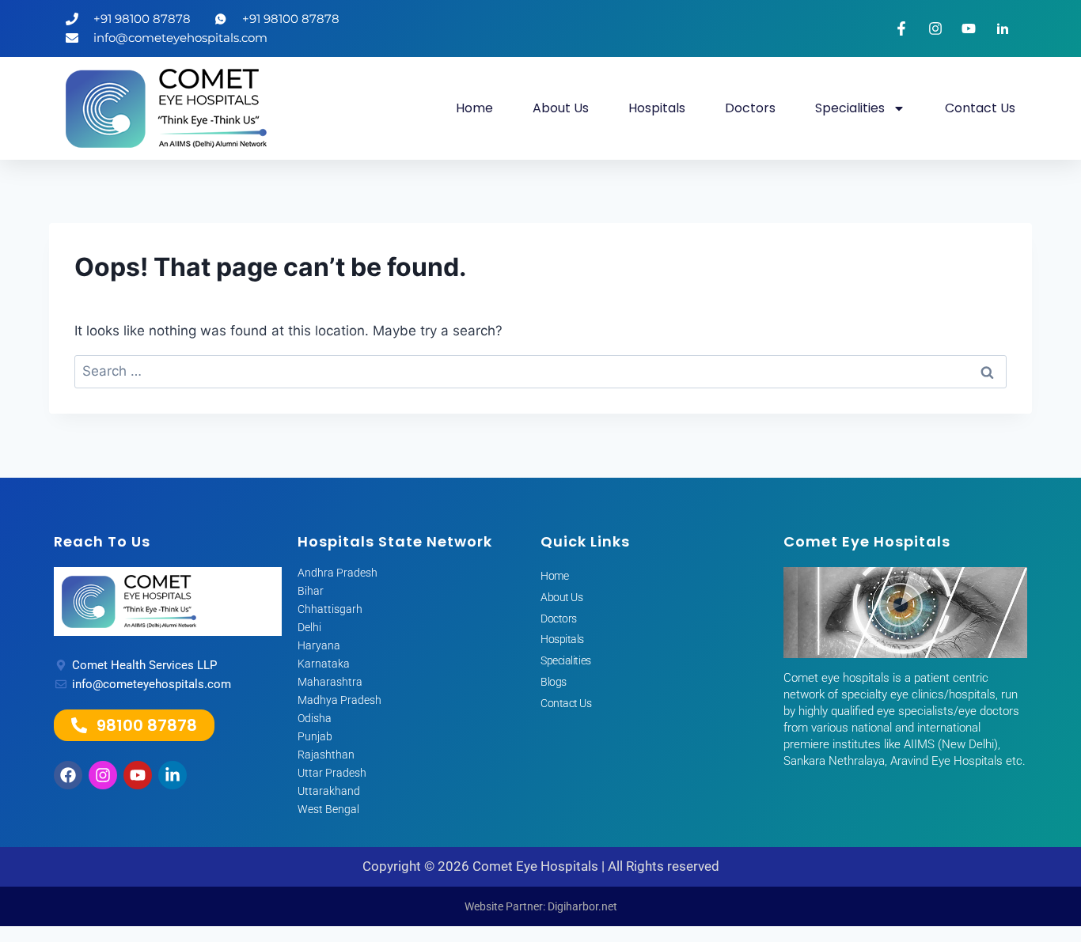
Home (474, 108)
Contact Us (980, 108)
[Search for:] (540, 371)
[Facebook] (68, 775)
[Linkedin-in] (172, 775)
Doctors (750, 108)
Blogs (553, 681)
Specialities (850, 108)
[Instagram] (103, 775)
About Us (561, 108)
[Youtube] (137, 775)
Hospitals (656, 108)
